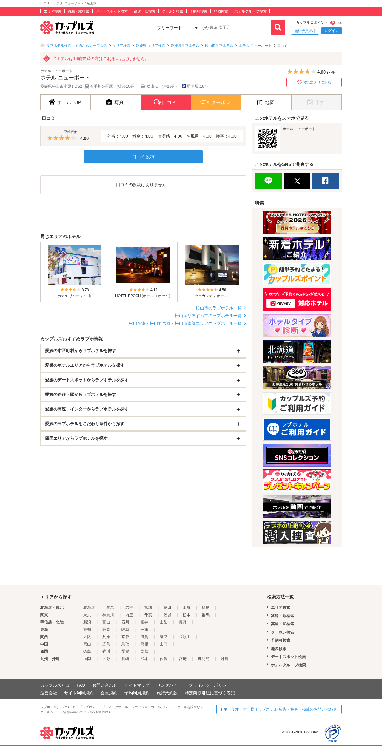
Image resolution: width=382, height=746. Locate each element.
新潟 (87, 622)
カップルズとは (55, 685)
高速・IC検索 (144, 11)
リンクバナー (169, 685)
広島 (106, 644)
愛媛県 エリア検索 (150, 46)
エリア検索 (52, 11)
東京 (87, 615)
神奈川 (108, 615)
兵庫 (106, 636)
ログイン (331, 31)
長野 (183, 622)
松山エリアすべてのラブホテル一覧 (208, 315)
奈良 (163, 636)
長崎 (125, 659)
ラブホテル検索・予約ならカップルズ (76, 46)
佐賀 (163, 659)
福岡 (87, 659)
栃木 (186, 615)
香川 (106, 651)
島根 (144, 644)
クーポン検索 (172, 11)
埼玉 (129, 615)
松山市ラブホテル (219, 46)
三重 (144, 629)
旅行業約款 (167, 693)
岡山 (87, 644)
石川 (125, 622)
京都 (125, 636)
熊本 (144, 659)
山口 (163, 644)
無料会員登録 (305, 31)
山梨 (163, 622)
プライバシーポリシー (210, 685)
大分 (106, 659)
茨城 (167, 615)
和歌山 (184, 636)
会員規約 (109, 693)
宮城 (148, 607)
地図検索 (221, 11)
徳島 (87, 651)
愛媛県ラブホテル (185, 46)
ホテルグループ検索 (250, 11)
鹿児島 (204, 659)
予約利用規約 (137, 693)
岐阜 (125, 629)
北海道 (89, 607)
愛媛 (125, 651)
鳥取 (125, 644)
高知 (144, 651)
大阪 (87, 636)
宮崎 (183, 659)
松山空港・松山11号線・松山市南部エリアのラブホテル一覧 (185, 323)
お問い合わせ (104, 685)
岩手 (129, 607)
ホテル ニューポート (255, 46)
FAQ (81, 685)
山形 (186, 607)
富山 (106, 622)
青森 (110, 607)
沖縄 (225, 659)
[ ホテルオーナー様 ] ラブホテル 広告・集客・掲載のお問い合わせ (279, 709)
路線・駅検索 (78, 11)
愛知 (87, 629)
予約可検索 (198, 11)
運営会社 (48, 693)
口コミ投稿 (143, 156)
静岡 (106, 629)
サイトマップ (137, 685)
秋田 (167, 607)
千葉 (148, 615)
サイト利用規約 (78, 693)
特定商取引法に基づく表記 (210, 693)
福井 (144, 622)
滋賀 (144, 636)
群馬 (206, 615)
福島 (206, 607)
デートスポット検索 (112, 11)
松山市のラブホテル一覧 (219, 307)
